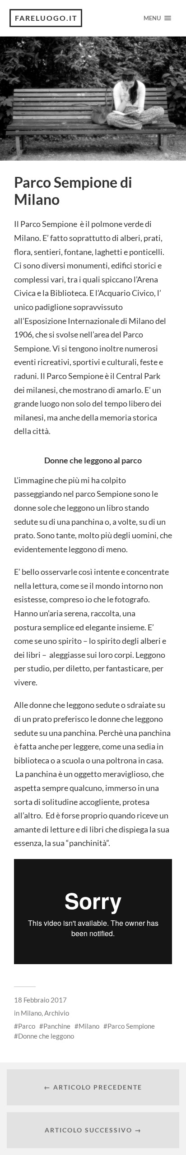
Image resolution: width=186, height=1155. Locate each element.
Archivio (56, 1013)
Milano (31, 1013)
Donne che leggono (46, 1036)
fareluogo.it (46, 18)
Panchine (56, 1026)
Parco (26, 1026)
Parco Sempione (131, 1026)
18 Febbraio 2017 (40, 1000)
